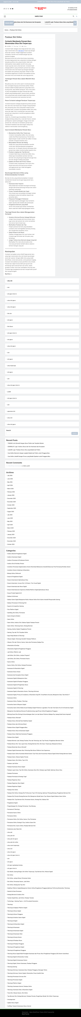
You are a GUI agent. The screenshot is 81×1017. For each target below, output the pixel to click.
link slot (9, 313)
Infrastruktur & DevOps (13, 645)
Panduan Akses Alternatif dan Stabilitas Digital (19, 721)
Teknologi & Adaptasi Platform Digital (17, 907)
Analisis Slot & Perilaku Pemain (15, 563)
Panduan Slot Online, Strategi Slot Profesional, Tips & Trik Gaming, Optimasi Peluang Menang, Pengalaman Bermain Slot (38, 793)
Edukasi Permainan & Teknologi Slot (16, 603)
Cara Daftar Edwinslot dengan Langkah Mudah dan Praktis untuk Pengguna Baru (49, 1)
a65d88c (8, 46)
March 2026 (10, 488)
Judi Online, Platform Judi (14, 652)
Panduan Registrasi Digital (14, 786)
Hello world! (26, 466)
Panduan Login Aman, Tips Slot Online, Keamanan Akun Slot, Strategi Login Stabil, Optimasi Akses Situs (34, 770)
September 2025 (11, 508)
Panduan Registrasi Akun (13, 780)
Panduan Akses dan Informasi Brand (16, 724)
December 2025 (11, 498)
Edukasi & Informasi (12, 596)
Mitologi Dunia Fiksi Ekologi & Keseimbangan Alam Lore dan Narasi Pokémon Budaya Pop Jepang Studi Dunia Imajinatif (39, 714)
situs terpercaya (11, 365)
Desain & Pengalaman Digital (15, 576)
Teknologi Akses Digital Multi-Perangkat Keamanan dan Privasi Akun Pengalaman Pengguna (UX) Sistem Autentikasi (38, 953)
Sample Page (39, 16)
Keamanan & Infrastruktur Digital (15, 668)
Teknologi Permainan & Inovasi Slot (16, 976)
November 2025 (11, 501)
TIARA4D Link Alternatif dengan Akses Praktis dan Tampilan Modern (26, 443)
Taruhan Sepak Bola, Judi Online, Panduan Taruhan (20, 898)
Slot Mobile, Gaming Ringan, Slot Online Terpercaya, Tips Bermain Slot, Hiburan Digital (30, 871)
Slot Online (10, 875)
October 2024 (10, 544)
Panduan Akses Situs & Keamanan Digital (18, 730)
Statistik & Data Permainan (14, 891)
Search (8, 430)
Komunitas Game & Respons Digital (16, 704)
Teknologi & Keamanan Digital (15, 930)
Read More (7, 274)
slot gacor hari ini (12, 294)
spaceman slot (11, 411)
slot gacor (21, 50)
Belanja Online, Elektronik (14, 573)
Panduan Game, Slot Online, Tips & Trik (17, 760)
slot (8, 287)
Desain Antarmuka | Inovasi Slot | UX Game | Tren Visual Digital (24, 583)
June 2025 (10, 518)
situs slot (9, 418)
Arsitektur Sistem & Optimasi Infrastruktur (18, 570)
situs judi (9, 832)
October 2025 (10, 505)
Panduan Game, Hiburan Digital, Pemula (17, 757)
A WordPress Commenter (14, 466)
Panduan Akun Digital (13, 737)
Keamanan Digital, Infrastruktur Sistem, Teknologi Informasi (23, 691)
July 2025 (9, 515)
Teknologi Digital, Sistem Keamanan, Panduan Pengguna (22, 963)
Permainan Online (12, 816)
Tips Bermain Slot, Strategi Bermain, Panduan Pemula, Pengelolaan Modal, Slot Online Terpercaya (33, 996)
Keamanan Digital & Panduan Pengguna (17, 681)
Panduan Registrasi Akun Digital (15, 783)
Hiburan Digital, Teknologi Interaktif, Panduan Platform (21, 639)
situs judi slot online (12, 842)
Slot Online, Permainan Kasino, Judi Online (18, 881)
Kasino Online (11, 662)
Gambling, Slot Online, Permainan (16, 612)
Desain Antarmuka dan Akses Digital (17, 586)
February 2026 (11, 492)
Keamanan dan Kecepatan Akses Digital (17, 675)
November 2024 (11, 541)
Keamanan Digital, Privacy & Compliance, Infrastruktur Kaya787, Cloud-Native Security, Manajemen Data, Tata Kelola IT (38, 694)
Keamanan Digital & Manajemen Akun (17, 678)
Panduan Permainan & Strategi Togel (16, 776)
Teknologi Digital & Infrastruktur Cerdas (17, 957)
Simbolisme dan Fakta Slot (14, 829)
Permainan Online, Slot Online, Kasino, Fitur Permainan (21, 819)
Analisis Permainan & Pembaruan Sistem (18, 560)
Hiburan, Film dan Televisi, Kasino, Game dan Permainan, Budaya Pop (25, 642)
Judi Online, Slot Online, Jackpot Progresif (18, 655)
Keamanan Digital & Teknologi (15, 688)
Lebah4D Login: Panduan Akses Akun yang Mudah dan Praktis (50, 22)
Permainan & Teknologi (13, 809)
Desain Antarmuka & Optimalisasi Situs (17, 580)
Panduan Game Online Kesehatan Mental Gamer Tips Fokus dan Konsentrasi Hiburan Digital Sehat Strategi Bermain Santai (39, 753)
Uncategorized (11, 999)
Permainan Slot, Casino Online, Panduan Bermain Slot (21, 825)
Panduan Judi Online (12, 763)
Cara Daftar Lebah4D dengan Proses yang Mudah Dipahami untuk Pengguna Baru (29, 456)
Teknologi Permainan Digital (14, 980)
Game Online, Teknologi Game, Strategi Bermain (20, 626)
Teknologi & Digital (12, 921)
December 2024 (11, 537)
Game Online (10, 619)
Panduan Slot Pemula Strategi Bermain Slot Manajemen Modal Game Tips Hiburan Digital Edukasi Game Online (36, 796)
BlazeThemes (25, 1014)
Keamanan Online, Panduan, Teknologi (17, 701)
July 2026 (9, 475)
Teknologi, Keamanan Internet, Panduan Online (19, 986)
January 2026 (10, 495)
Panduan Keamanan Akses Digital (16, 766)
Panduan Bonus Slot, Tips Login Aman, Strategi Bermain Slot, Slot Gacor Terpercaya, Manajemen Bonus (34, 744)
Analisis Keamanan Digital (14, 557)
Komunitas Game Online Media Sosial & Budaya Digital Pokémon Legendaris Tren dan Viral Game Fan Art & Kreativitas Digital (40, 707)
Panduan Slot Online (12, 789)
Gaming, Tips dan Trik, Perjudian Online (17, 632)
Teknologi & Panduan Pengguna (15, 944)
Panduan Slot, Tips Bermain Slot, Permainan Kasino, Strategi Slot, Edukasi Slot (28, 799)
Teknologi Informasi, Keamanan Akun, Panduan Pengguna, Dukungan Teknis (27, 970)
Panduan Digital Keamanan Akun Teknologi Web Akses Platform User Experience (28, 750)
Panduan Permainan (12, 773)
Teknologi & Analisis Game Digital (16, 917)
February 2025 (11, 531)
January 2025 (10, 534)
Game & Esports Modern (13, 616)
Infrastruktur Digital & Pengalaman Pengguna (19, 649)
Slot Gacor (10, 326)
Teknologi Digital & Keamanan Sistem (17, 960)
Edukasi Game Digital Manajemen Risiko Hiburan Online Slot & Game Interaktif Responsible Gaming (33, 599)
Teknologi (10, 904)
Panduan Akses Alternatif (14, 717)
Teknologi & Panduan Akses (14, 940)
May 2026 (9, 482)
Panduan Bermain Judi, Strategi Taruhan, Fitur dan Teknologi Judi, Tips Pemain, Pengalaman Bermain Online (35, 740)
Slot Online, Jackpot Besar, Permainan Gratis (19, 878)
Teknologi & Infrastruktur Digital (15, 924)
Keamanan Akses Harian (13, 671)
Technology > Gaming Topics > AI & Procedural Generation (22, 901)
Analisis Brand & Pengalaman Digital (16, 553)
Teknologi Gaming (12, 966)
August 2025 (10, 511)
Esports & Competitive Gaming (15, 606)
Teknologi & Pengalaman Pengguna (16, 950)
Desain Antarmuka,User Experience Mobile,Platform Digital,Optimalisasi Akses (28, 589)
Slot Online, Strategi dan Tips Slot (16, 884)
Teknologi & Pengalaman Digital (15, 947)
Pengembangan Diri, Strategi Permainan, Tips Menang (21, 806)
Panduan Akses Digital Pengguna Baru (17, 727)
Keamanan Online (12, 698)
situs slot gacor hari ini (13, 385)
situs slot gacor (11, 300)
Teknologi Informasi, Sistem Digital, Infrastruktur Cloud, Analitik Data (25, 973)
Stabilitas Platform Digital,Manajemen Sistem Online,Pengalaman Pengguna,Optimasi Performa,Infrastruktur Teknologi (38, 888)
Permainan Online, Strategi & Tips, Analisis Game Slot (21, 822)
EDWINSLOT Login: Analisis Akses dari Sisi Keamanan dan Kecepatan (26, 446)
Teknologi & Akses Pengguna (15, 914)
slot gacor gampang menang (14, 865)
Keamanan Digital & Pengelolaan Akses (17, 685)
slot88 (9, 391)
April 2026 (10, 485)
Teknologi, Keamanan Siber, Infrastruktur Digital (19, 989)
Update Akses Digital (12, 1002)
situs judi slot (11, 835)
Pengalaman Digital (12, 803)
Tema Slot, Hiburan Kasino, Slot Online (17, 993)
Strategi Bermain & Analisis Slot (15, 894)
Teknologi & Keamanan (13, 927)
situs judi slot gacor (12, 839)
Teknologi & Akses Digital (14, 911)
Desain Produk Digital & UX (14, 593)
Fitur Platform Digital (12, 609)
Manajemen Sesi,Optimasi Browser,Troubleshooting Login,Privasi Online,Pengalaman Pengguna (32, 711)
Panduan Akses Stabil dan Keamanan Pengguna (19, 734)
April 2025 (10, 524)
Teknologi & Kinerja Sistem (14, 937)
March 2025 (10, 528)
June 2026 (10, 479)
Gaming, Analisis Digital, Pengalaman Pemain (19, 629)
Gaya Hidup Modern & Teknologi (15, 635)
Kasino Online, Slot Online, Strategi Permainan (19, 665)
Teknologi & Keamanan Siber (14, 934)
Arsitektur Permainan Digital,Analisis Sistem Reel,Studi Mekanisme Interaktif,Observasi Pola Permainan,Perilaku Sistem (38, 567)
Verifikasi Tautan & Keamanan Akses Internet (19, 1006)
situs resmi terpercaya (13, 845)
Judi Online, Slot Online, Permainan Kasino (18, 658)
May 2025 (9, 521)
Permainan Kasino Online (14, 812)
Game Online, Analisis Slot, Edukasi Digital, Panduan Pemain (23, 622)
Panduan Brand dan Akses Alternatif (16, 747)
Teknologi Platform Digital (14, 983)
